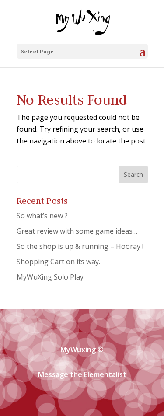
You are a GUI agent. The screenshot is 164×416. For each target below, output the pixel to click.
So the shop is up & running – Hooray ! (80, 246)
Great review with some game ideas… (77, 231)
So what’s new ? (42, 215)
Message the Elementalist (82, 374)
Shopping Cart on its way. (58, 261)
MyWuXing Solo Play (50, 277)
